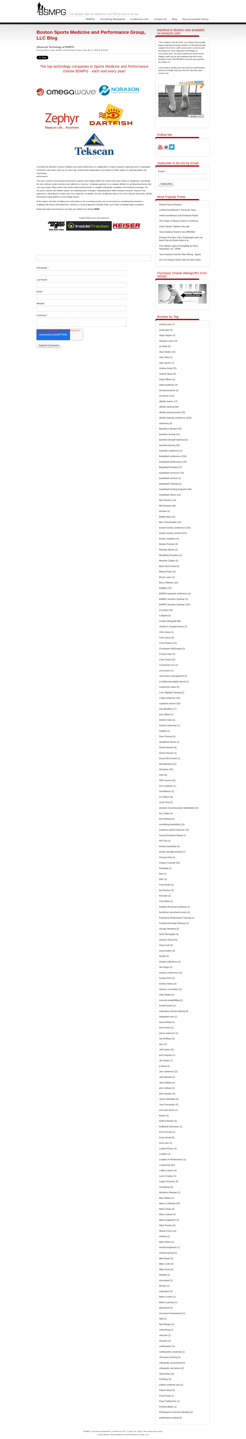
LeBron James (168, 1170)
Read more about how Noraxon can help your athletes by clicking (68, 209)
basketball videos (170, 495)
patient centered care (171, 1385)
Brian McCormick (169, 566)
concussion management (173, 676)
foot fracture (166, 890)
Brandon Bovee (168, 549)
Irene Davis (166, 1027)
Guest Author (167, 951)
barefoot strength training (173, 440)
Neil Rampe (166, 1324)
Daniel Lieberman (169, 725)
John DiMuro (167, 1082)
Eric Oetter (166, 813)
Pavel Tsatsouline (169, 1401)
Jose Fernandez (168, 1104)
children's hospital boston (173, 626)
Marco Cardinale (169, 1203)
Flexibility (165, 868)
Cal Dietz (166, 610)
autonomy (165, 423)
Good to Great (168, 940)
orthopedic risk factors (171, 1368)
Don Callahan (167, 786)
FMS (163, 879)
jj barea (164, 1066)
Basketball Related (170, 467)
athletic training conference (175, 418)
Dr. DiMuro (166, 797)
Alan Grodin (167, 352)
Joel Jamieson (168, 1071)
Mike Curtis (166, 1264)
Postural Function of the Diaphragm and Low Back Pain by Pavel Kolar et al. (181, 239)
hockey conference (170, 973)
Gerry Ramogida (169, 934)
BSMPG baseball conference (175, 593)
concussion (166, 670)
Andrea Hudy (168, 368)
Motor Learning (168, 1302)
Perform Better (167, 1407)
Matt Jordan (166, 1242)
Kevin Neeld (167, 1137)
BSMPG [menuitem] (90, 19)
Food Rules (166, 885)
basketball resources (171, 473)
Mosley (164, 1286)
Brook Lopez (167, 577)
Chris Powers (168, 643)
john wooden (167, 1093)
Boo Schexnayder (170, 522)
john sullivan (167, 1088)
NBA (163, 1319)
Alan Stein (166, 357)
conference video (169, 687)
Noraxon (165, 1341)
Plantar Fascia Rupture (170, 204)
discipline (166, 769)
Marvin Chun (167, 1231)
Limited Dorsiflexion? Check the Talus (177, 210)
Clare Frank (167, 659)
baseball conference (170, 450)
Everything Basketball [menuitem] (112, 19)
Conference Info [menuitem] (139, 19)
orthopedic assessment (172, 1363)
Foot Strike (166, 901)
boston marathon (169, 538)
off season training (169, 1357)
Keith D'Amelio (168, 1121)
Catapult (165, 615)
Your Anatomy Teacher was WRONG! (177, 232)
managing (166, 1187)
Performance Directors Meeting (176, 1412)
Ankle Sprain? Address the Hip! (174, 226)
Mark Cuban (167, 1209)
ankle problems (168, 385)
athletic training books (172, 412)
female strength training (172, 852)
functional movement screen (174, 912)
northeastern (167, 1346)
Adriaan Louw (168, 341)
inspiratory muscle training (173, 1011)
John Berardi (167, 1077)
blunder (164, 511)
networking (166, 1330)
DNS (163, 775)
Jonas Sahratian (168, 1099)
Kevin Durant (167, 1132)
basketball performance (173, 462)
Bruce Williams (168, 582)
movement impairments (172, 1313)
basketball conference (173, 456)
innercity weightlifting (171, 1000)
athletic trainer (168, 401)
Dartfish (164, 731)
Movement (166, 1308)
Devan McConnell (169, 758)
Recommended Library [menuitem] (195, 19)
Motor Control (167, 1297)
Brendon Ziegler (168, 560)
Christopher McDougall (172, 648)
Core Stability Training (171, 692)
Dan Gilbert (166, 714)
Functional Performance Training (176, 918)
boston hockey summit (173, 533)
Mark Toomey (167, 1225)
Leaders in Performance (172, 1159)
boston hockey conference (175, 528)
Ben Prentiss (167, 500)
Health (164, 956)
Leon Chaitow (167, 1176)
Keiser (164, 1115)
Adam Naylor (167, 335)
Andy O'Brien (167, 379)
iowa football (167, 1022)
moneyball (166, 1280)
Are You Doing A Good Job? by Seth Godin (180, 260)
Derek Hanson (168, 753)
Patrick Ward (167, 1390)
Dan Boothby (167, 709)
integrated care (168, 1016)
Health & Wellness (169, 962)
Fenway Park (167, 857)
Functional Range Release (174, 923)
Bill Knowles (167, 506)
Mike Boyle (166, 1258)
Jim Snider (166, 1060)
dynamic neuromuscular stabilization (178, 808)
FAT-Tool (165, 841)
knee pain (165, 1143)
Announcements (168, 390)
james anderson (168, 1033)
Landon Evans (168, 1148)
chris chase (166, 632)
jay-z (163, 1044)
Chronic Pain (167, 654)
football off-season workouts (174, 907)
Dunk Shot (166, 802)
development (167, 764)
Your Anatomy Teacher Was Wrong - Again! (180, 254)
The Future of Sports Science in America (178, 221)
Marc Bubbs (166, 1198)
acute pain (166, 330)
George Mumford (169, 929)
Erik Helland (167, 819)
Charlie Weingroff (170, 621)
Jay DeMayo (167, 1038)
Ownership (166, 1374)
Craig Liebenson (169, 698)
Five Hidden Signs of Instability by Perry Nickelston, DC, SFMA (178, 247)
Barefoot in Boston (170, 429)
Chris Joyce (166, 637)
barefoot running (169, 434)
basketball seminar (170, 478)
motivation (166, 1291)
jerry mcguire (167, 1055)
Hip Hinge (165, 967)
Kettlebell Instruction (170, 1126)
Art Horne (166, 396)
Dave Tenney (167, 736)
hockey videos (167, 983)
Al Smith (165, 346)
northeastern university (172, 1352)
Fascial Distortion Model (172, 835)
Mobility (164, 1275)
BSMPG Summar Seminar (173, 599)
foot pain (165, 895)
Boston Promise (168, 544)
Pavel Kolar (166, 1396)
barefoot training (169, 445)
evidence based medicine (174, 830)
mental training (168, 1253)
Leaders (165, 1154)
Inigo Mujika (166, 994)
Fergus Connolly (169, 863)
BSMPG (165, 588)
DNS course (167, 780)
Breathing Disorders (170, 555)
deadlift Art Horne (169, 742)
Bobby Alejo (167, 517)
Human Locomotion (170, 989)
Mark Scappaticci (169, 1220)
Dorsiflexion (166, 791)
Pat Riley (165, 1379)
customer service (169, 703)
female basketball (169, 846)
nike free (165, 1335)
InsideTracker (167, 1005)
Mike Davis (166, 1269)
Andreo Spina (167, 374)
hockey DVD (167, 978)
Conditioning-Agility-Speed (174, 681)
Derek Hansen (168, 747)
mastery (164, 1236)
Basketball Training (170, 484)
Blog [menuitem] (174, 19)
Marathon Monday (169, 1192)
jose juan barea (168, 1110)
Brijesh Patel (167, 571)
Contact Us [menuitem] (160, 19)
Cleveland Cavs (168, 665)
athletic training (169, 407)
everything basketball (172, 824)
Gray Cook (166, 945)
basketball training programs (175, 489)
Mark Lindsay (167, 1214)
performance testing (170, 1418)
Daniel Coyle (167, 720)
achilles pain (167, 324)
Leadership (167, 1165)
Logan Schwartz (168, 1181)
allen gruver (166, 363)
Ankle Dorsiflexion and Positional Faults (178, 215)
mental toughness (169, 1247)
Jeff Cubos (166, 1049)
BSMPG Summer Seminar (174, 604)
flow (162, 874)
